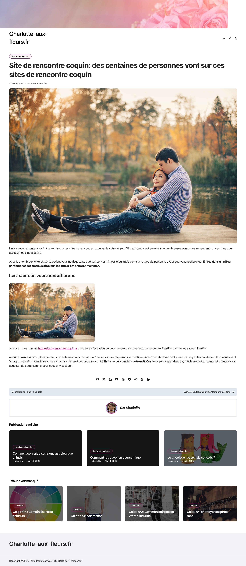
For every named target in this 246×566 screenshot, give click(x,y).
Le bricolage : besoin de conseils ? (191, 457)
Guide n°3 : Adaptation (86, 516)
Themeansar (75, 560)
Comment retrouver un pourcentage (115, 457)
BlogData (59, 560)
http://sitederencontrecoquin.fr (57, 348)
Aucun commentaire (37, 83)
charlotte (133, 407)
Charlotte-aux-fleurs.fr (40, 543)
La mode (19, 505)
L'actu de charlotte (20, 56)
